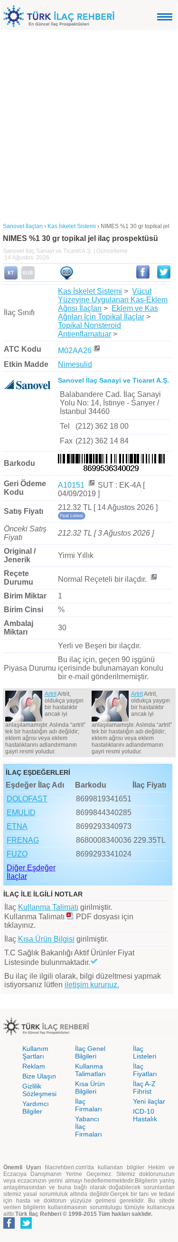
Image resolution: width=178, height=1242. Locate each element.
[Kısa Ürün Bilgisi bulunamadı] (28, 277)
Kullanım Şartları (35, 1052)
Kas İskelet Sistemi (90, 291)
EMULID (21, 813)
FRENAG (23, 840)
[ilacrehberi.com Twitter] (26, 1226)
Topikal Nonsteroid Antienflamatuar (89, 329)
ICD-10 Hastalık (145, 1115)
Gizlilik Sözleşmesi (39, 1090)
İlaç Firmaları (88, 1105)
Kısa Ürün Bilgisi (46, 939)
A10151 (72, 485)
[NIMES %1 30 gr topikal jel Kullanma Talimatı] (11, 277)
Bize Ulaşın (39, 1076)
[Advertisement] (89, 124)
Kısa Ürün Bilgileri (90, 1087)
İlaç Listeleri (144, 1052)
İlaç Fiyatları (145, 1070)
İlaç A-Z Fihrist (144, 1087)
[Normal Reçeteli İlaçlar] (153, 579)
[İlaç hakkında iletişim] (66, 277)
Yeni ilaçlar (149, 1101)
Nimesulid (75, 364)
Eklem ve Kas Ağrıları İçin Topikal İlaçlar (108, 312)
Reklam (33, 1066)
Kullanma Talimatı (48, 907)
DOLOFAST (27, 799)
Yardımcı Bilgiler (35, 1107)
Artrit (50, 694)
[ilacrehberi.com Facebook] (9, 1226)
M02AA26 (75, 351)
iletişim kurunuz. (92, 985)
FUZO (17, 854)
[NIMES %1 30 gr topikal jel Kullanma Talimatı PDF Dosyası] (70, 917)
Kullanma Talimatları (90, 1070)
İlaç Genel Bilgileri (90, 1052)
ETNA (17, 826)
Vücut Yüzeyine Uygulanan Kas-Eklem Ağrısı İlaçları (113, 299)
